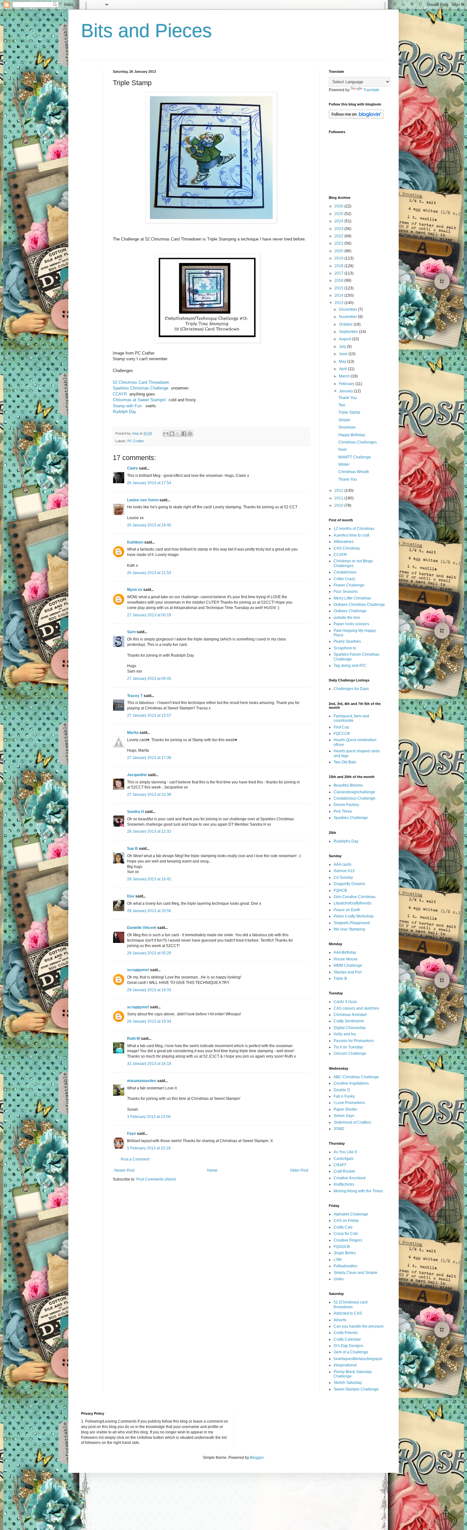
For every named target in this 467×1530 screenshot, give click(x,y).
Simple (344, 420)
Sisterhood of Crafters (352, 1122)
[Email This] (166, 433)
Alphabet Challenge (351, 1214)
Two (341, 405)
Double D (342, 1090)
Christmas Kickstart (350, 1014)
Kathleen (135, 542)
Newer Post (124, 1170)
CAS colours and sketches (356, 1008)
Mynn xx (134, 589)
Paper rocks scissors (351, 624)
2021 (339, 243)
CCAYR (120, 394)
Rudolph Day (124, 411)
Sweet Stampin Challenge (356, 1389)
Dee (130, 896)
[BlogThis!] (172, 433)
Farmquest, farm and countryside (351, 718)
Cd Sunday (343, 877)
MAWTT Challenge (354, 457)
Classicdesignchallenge (354, 792)
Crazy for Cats (346, 1233)
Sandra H (135, 811)
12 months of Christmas (354, 528)
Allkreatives (344, 541)
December (348, 309)
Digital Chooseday (350, 1028)
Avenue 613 (344, 871)
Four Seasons (346, 591)
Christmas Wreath (353, 472)
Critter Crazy (344, 579)
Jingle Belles (345, 1253)
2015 (339, 288)
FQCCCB (342, 733)
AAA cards (342, 864)
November (348, 317)
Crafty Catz (343, 1227)
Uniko (339, 1279)
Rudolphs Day (346, 841)
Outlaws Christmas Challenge (359, 604)
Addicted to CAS (348, 1313)
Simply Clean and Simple (355, 1272)
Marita (133, 732)
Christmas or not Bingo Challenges (353, 563)
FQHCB (340, 890)
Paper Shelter (345, 1109)
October (346, 324)
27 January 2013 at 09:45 (149, 678)
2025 (339, 214)
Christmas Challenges (357, 442)
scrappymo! (138, 970)
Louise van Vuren (143, 500)
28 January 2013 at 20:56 (149, 911)
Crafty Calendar (347, 1339)
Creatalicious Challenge (355, 798)
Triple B (340, 978)
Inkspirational (345, 1365)
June (344, 354)
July (343, 346)
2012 (339, 490)
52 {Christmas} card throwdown (351, 1304)
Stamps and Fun (348, 972)
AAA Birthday (345, 952)
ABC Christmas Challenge (356, 1077)
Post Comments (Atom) (156, 1179)
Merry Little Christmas (352, 598)
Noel (342, 449)
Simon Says (344, 1116)
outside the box (347, 617)
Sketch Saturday (348, 1382)
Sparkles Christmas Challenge (140, 388)
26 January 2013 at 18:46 (149, 525)
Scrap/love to (345, 648)
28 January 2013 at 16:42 (149, 879)
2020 (339, 251)
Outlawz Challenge (350, 611)
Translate (371, 90)
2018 (339, 266)
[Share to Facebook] (184, 433)
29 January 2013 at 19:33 (149, 990)
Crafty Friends (346, 1332)
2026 (339, 206)
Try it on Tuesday (348, 1047)
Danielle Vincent (141, 927)
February (347, 384)
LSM (338, 1259)
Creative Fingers (348, 1240)
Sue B (133, 848)
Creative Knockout (349, 1178)
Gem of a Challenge (351, 1352)
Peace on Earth (347, 910)
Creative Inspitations (351, 1083)
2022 (339, 236)
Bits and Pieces (146, 30)
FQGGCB (342, 1246)
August (345, 339)
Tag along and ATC (350, 665)
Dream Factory (346, 804)
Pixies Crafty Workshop (354, 916)
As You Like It (345, 1152)
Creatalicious (345, 572)
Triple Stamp (349, 412)
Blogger (256, 1457)
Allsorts (340, 1320)
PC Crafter (135, 441)
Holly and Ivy (345, 1034)
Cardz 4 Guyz (345, 1001)
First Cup (341, 727)
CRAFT (340, 1165)
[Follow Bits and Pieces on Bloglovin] (356, 117)
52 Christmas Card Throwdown (141, 382)
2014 (339, 295)
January (346, 391)
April (343, 369)
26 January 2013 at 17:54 (149, 483)
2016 (339, 280)
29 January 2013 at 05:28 (149, 953)
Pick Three (343, 811)
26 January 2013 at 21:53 (149, 573)
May (343, 361)
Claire (132, 468)
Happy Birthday (351, 435)
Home (212, 1170)
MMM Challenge (348, 965)
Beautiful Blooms (348, 785)
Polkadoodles (345, 1266)
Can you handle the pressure (359, 1326)
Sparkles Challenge (351, 818)
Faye (131, 1133)
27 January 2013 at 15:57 (149, 715)
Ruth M (133, 1038)
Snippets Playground (352, 923)
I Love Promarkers (349, 1102)
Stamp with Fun (127, 405)
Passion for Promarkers (354, 1041)
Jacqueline (137, 775)
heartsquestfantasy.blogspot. (358, 1359)
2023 (339, 229)
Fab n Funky (344, 1096)
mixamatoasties (141, 1081)
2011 (339, 498)
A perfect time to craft (351, 535)
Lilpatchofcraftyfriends (352, 903)
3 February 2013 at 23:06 (149, 1116)
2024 (339, 221)
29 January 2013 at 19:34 (149, 1021)
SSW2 (339, 1129)
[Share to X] (178, 433)
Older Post (299, 1170)
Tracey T (135, 696)
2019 (339, 258)
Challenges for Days (351, 689)
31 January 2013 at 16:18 (149, 1063)
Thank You (347, 398)
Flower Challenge (349, 585)
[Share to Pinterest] (190, 433)
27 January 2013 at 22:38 (149, 794)
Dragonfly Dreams (349, 884)
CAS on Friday (346, 1220)
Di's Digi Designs (348, 1346)
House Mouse (346, 959)
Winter (343, 464)
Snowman (347, 427)
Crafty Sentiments (349, 1021)
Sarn (131, 632)
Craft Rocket (344, 1171)
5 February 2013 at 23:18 (149, 1148)
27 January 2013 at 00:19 (149, 615)
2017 (339, 273)
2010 (339, 505)
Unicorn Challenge (350, 1053)
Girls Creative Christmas (355, 897)
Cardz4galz (344, 1158)
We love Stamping (349, 929)
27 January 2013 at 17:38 (149, 757)
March (345, 376)
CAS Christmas (347, 548)
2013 (339, 303)
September (349, 331)
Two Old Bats (345, 762)
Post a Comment (135, 1159)
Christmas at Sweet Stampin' (139, 399)
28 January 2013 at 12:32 (149, 831)
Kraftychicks (344, 1184)
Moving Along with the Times (358, 1191)
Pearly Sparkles (347, 641)
